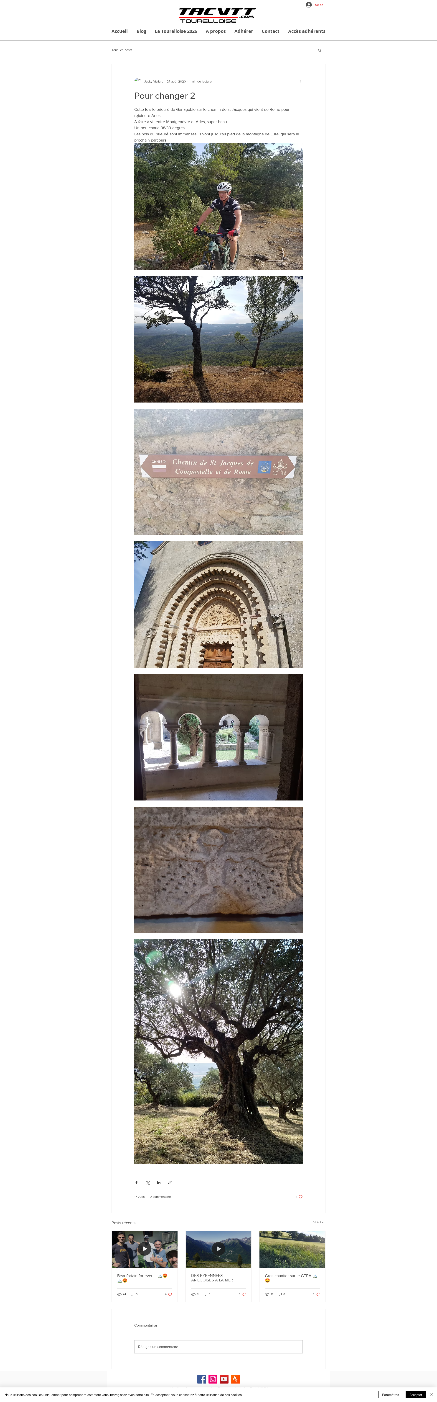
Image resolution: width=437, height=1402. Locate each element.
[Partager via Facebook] (136, 1182)
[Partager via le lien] (170, 1182)
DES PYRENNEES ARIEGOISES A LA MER (212, 1277)
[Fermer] (431, 1394)
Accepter (415, 1394)
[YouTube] (224, 1379)
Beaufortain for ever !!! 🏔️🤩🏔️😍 (142, 1278)
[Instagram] (212, 1379)
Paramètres (390, 1394)
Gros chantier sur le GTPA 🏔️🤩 (291, 1278)
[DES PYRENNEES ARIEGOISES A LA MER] (219, 1249)
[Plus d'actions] (300, 81)
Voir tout (319, 1222)
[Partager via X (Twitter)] (147, 1182)
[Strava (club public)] (235, 1379)
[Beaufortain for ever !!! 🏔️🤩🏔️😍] (145, 1249)
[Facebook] (201, 1379)
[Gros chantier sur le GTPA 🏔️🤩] (292, 1249)
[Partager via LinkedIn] (159, 1182)
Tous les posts (122, 50)
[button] (320, 50)
